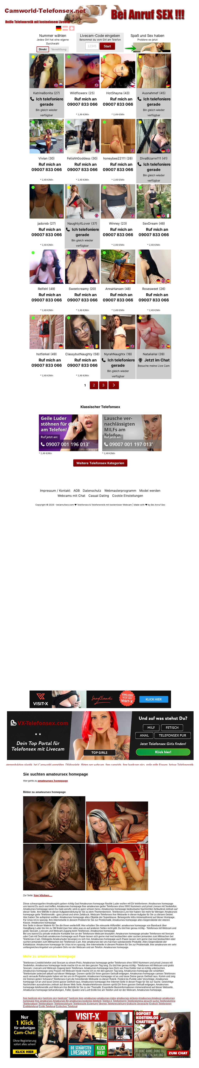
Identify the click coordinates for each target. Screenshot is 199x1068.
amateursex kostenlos (81, 1001)
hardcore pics (50, 998)
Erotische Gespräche (138, 1003)
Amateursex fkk (61, 1001)
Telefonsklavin (45, 1003)
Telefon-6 (107, 1001)
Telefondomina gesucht (139, 1001)
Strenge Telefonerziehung (112, 1003)
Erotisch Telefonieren (160, 1003)
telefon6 (97, 1001)
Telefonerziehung (63, 1003)
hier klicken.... (43, 895)
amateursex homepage (53, 780)
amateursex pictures (127, 998)
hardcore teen (76, 998)
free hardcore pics (32, 998)
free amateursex (43, 1001)
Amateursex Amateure (150, 998)
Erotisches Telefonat (66, 1006)
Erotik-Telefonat (47, 1006)
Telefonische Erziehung (85, 1003)
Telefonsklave (30, 1003)
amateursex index (106, 998)
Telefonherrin (120, 1001)
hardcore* (63, 998)
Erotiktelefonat (30, 1006)
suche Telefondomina (164, 1001)
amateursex (90, 998)
